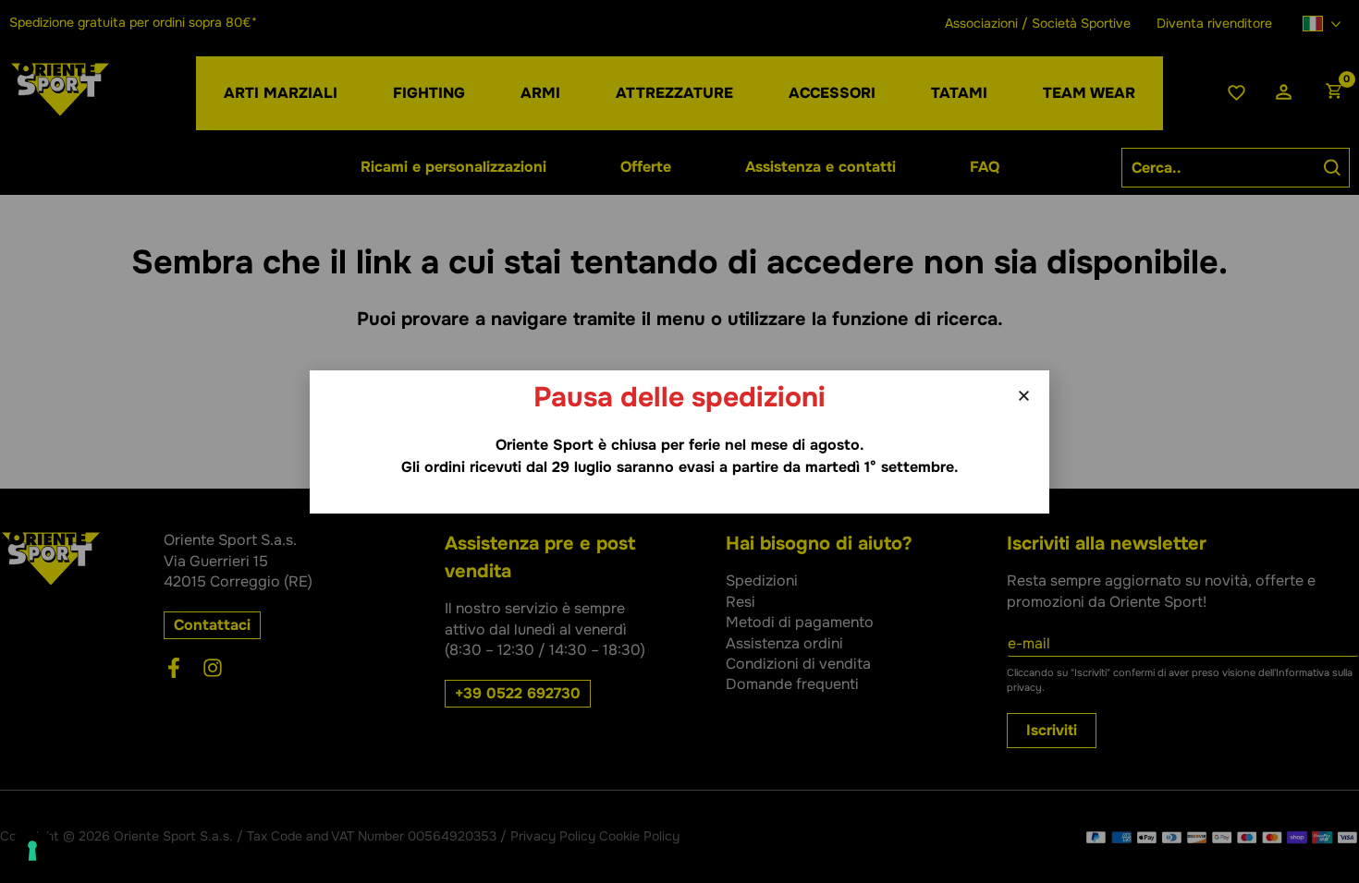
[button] (1024, 396)
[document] (679, 441)
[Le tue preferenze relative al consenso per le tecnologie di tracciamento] (32, 850)
